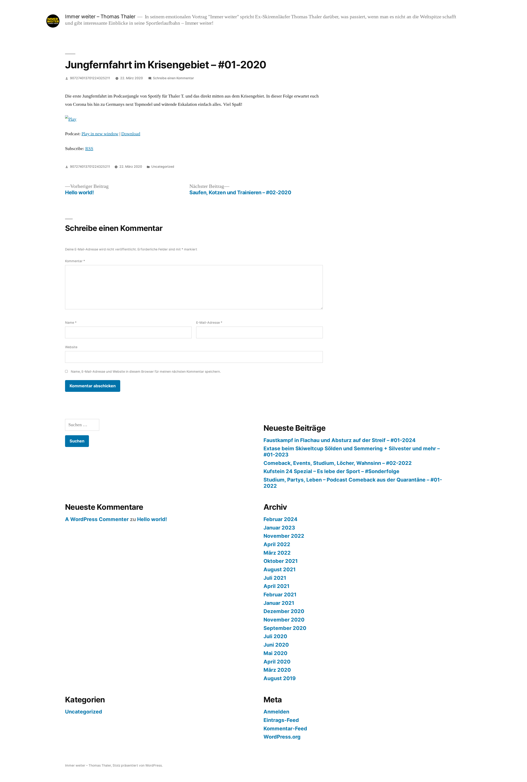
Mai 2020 (275, 653)
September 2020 (285, 628)
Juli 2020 (275, 636)
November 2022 (284, 536)
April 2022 (277, 544)
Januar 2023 (279, 528)
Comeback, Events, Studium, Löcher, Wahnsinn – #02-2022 (338, 463)
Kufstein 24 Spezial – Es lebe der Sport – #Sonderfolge (331, 471)
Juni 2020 (276, 645)
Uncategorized (162, 167)
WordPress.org (282, 737)
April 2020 (277, 662)
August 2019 (280, 678)
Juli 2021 (275, 578)
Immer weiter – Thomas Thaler (100, 16)
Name (71, 323)
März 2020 (277, 670)
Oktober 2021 (281, 561)
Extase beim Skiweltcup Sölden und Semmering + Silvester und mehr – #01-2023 (352, 451)
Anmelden (276, 712)
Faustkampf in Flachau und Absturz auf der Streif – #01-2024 (340, 440)
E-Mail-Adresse (209, 323)
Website (71, 347)
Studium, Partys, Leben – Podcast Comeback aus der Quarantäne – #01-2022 (353, 483)
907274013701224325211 (90, 78)
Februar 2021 (280, 594)
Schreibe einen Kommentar (173, 78)
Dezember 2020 (284, 611)
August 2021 (280, 569)
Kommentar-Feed (285, 728)
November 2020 (284, 620)
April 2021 (276, 586)
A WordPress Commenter (97, 519)
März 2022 (277, 553)
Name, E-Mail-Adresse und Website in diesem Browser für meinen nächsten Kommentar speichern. (146, 372)
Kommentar (75, 261)
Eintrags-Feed (281, 720)
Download (130, 134)
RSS (89, 148)
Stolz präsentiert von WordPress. (138, 765)
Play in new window (100, 134)
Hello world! (152, 519)
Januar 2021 (279, 603)
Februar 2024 (280, 519)
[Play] (70, 119)
